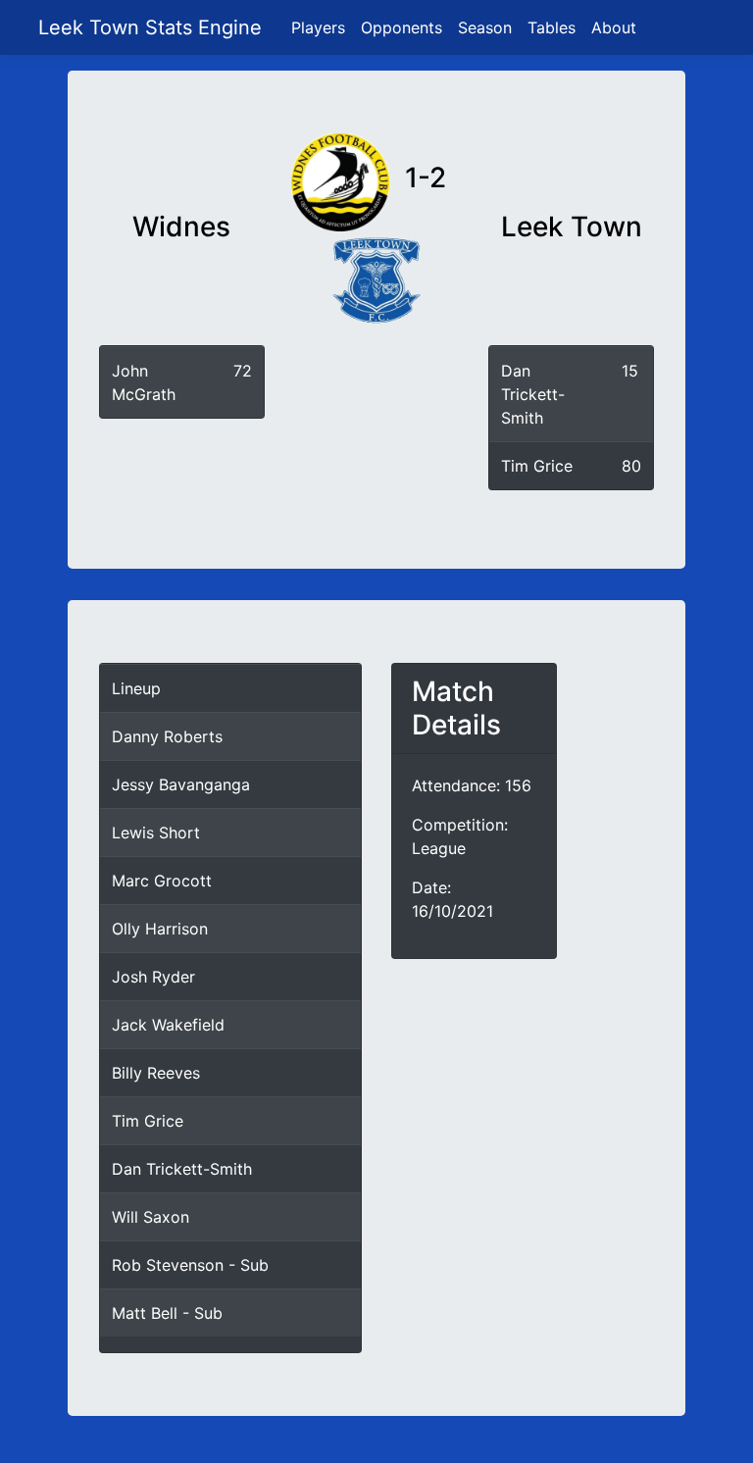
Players (318, 27)
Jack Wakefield (168, 1024)
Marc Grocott (162, 880)
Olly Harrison (160, 928)
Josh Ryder (153, 976)
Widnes (181, 227)
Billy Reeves (156, 1073)
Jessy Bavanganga (181, 784)
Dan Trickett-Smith (533, 394)
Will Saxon (150, 1217)
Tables (551, 27)
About (613, 27)
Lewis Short (156, 832)
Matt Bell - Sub (167, 1313)
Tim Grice (537, 466)
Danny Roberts (167, 736)
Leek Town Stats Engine (153, 27)
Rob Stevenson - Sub (190, 1265)
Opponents (401, 27)
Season (485, 27)
